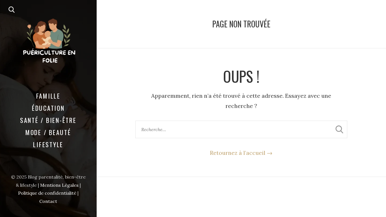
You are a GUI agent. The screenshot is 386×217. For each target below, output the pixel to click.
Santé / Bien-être (48, 120)
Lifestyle (48, 144)
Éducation (48, 107)
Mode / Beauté (48, 132)
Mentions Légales (59, 185)
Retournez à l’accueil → (241, 152)
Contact (48, 201)
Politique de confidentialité (47, 193)
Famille (48, 95)
